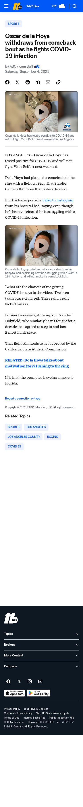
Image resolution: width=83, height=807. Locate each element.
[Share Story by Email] (48, 82)
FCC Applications (14, 722)
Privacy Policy (12, 709)
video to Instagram (57, 199)
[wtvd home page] (11, 618)
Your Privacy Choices (36, 709)
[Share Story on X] (17, 82)
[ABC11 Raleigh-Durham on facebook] (8, 681)
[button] (6, 6)
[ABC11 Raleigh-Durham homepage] (17, 6)
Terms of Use (11, 717)
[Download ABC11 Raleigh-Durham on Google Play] (38, 693)
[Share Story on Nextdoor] (38, 82)
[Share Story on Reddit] (27, 82)
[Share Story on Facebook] (7, 82)
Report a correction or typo (22, 398)
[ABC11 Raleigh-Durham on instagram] (29, 681)
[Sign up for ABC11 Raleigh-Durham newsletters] (40, 681)
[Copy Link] (58, 82)
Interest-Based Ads (34, 717)
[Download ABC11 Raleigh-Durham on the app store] (14, 693)
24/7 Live (32, 6)
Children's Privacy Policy (18, 713)
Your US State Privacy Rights (52, 713)
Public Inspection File (61, 717)
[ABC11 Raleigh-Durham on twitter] (19, 681)
